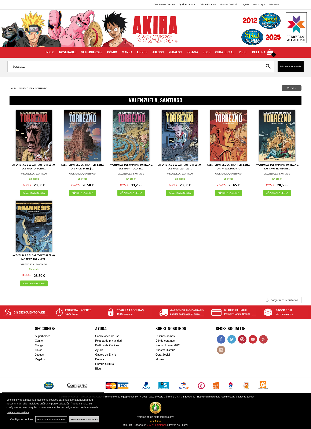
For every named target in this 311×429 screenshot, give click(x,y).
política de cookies (18, 412)
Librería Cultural (104, 364)
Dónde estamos (165, 340)
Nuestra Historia (165, 350)
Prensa (99, 359)
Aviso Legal (259, 4)
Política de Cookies (107, 345)
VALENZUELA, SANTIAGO (34, 174)
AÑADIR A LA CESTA (34, 193)
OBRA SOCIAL (224, 52)
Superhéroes (42, 336)
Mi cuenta (274, 4)
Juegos (39, 354)
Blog (98, 368)
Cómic (39, 340)
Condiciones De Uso (164, 4)
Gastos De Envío (229, 4)
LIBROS (142, 52)
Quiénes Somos (187, 4)
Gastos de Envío (105, 354)
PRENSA (192, 52)
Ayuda (245, 4)
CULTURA (259, 52)
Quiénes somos (165, 336)
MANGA (127, 52)
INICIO (49, 52)
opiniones (157, 425)
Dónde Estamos (208, 4)
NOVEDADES (68, 52)
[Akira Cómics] (155, 31)
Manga (39, 345)
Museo (160, 359)
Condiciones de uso (107, 336)
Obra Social (163, 354)
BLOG (207, 52)
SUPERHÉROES (91, 52)
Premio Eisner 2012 (168, 345)
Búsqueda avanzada (290, 66)
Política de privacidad (108, 340)
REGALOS (175, 52)
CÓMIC (112, 52)
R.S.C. (243, 52)
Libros (38, 350)
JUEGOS (158, 52)
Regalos (40, 359)
